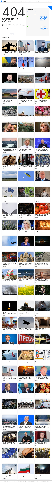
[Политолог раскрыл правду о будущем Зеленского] (9, 64)
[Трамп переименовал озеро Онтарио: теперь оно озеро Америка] (26, 390)
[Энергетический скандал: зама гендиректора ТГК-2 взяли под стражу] (9, 439)
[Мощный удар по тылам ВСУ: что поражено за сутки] (9, 260)
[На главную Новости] (5, 1)
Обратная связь (48, 481)
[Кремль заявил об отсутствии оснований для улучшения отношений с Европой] (26, 422)
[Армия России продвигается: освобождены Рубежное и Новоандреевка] (9, 471)
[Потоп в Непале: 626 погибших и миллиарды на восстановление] (42, 260)
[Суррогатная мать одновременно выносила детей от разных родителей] (26, 455)
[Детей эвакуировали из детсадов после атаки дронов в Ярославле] (9, 325)
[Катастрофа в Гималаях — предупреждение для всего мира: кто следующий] (9, 113)
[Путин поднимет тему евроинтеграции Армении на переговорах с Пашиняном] (9, 390)
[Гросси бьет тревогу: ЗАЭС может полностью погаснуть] (9, 341)
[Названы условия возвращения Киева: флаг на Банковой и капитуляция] (26, 178)
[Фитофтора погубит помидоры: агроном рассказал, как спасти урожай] (42, 211)
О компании (4, 481)
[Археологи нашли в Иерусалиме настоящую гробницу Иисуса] (26, 357)
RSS (12, 481)
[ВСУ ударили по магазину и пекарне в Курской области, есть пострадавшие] (42, 341)
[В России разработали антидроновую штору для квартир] (9, 211)
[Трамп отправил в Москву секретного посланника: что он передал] (42, 178)
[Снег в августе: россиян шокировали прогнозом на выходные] (9, 227)
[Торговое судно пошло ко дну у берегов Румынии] (26, 276)
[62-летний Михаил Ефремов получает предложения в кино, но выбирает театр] (42, 439)
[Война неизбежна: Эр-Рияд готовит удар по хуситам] (26, 406)
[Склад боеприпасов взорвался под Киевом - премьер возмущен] (42, 227)
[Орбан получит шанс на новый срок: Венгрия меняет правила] (42, 145)
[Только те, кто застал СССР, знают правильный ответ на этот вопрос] (42, 162)
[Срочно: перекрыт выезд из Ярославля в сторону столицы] (26, 211)
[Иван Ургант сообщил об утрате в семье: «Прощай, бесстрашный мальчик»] (42, 48)
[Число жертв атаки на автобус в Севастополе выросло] (26, 97)
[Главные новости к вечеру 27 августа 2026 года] (26, 129)
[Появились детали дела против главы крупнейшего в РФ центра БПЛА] (42, 276)
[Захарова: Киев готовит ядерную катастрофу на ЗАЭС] (26, 227)
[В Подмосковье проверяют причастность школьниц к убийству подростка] (26, 341)
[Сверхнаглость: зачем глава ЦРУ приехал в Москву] (26, 64)
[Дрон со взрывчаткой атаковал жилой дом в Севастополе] (9, 422)
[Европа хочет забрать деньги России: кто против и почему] (9, 455)
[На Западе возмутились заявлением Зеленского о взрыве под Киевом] (9, 80)
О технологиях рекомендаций (22, 481)
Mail (1, 481)
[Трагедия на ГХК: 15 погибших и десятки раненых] (42, 80)
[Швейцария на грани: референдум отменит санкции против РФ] (9, 357)
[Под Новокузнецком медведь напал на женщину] (9, 162)
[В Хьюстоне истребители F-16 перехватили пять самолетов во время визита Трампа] (26, 325)
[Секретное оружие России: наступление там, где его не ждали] (42, 243)
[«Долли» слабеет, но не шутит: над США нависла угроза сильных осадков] (9, 292)
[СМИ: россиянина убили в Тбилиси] (26, 80)
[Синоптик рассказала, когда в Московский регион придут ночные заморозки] (9, 406)
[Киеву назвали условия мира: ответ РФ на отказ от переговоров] (26, 145)
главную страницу (13, 28)
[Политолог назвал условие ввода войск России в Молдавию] (9, 276)
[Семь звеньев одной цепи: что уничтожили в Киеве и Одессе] (26, 374)
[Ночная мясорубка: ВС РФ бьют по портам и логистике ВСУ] (26, 194)
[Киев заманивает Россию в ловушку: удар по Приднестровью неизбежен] (26, 243)
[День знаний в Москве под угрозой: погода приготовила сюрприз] (42, 292)
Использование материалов (41, 481)
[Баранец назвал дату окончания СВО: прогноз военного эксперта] (9, 48)
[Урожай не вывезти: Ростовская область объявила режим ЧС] (9, 145)
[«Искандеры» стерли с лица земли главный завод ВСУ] (9, 178)
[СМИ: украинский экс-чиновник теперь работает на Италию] (26, 439)
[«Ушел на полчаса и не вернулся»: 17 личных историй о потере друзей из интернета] (42, 194)
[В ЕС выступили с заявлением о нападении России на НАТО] (9, 194)
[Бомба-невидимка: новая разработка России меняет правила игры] (26, 113)
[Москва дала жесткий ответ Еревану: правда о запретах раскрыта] (26, 48)
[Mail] (1, 1)
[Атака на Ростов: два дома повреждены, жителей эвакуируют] (26, 308)
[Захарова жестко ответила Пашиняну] (42, 129)
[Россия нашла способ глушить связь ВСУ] (42, 308)
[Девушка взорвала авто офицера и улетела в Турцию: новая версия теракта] (42, 97)
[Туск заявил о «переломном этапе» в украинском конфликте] (42, 374)
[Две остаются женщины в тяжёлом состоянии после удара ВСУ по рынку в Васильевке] (42, 406)
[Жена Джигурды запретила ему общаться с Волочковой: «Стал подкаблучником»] (9, 129)
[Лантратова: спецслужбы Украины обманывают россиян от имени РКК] (26, 162)
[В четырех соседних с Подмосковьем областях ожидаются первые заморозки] (42, 455)
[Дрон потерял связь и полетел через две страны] (9, 97)
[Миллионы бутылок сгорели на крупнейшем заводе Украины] (42, 471)
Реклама (8, 481)
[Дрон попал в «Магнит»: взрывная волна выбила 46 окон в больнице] (42, 357)
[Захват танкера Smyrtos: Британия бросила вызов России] (42, 64)
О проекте (15, 481)
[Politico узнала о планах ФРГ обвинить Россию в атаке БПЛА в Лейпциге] (42, 422)
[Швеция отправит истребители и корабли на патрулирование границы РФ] (9, 243)
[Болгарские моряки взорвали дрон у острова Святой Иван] (26, 471)
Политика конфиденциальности (31, 481)
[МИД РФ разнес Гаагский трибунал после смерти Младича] (9, 374)
